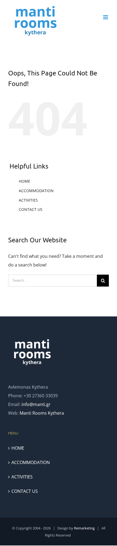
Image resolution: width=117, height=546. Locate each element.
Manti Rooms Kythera (42, 413)
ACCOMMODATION (36, 190)
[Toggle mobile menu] (106, 17)
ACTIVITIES (28, 200)
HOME (24, 181)
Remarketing (84, 528)
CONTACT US (30, 209)
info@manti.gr (36, 404)
